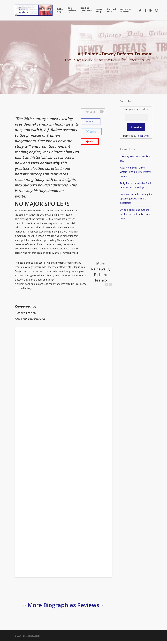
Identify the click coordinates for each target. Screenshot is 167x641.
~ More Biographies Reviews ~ (63, 605)
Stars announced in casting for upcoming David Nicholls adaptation (136, 198)
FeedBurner (143, 135)
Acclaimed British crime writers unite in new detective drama (135, 172)
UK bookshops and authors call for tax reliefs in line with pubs (135, 214)
